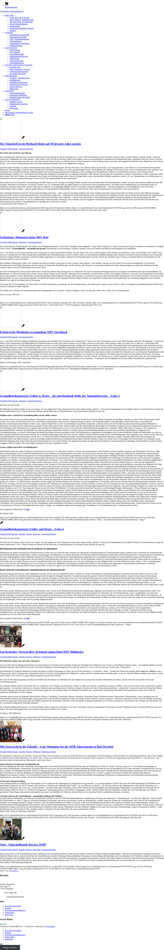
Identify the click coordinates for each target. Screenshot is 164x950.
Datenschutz (9, 913)
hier (28, 509)
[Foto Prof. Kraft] (12, 391)
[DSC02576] (12, 742)
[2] (12, 139)
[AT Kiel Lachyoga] (12, 232)
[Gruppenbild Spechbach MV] (12, 327)
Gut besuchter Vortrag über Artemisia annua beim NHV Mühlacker (42, 651)
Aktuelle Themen (25, 534)
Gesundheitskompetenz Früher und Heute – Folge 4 (32, 529)
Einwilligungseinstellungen (15, 910)
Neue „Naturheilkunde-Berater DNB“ (23, 844)
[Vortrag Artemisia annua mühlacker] (12, 647)
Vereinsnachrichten (26, 149)
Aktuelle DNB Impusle (9, 149)
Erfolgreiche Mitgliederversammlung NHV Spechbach (33, 332)
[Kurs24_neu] (12, 839)
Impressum (9, 915)
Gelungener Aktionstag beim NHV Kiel (24, 237)
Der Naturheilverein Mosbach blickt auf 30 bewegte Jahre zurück (40, 143)
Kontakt (8, 908)
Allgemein (22, 242)
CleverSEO (50, 926)
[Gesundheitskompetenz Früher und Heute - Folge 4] (1, 524)
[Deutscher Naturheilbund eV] (12, 11)
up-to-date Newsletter (13, 906)
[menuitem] (84, 23)
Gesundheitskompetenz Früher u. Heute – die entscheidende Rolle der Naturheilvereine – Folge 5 (60, 395)
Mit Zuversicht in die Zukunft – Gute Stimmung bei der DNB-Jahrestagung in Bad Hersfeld (56, 746)
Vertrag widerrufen (10, 948)
